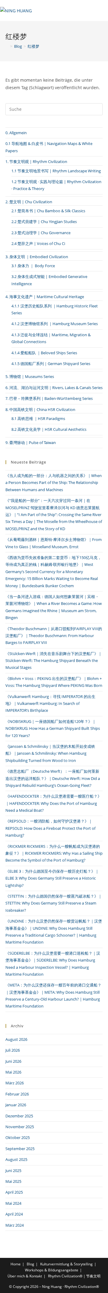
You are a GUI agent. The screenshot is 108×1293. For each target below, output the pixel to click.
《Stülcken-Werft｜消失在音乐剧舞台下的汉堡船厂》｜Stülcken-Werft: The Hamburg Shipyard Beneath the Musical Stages (53, 660)
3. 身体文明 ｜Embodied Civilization (36, 256)
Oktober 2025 (17, 1137)
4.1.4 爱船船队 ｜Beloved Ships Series (44, 352)
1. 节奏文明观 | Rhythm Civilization (36, 161)
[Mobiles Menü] (90, 10)
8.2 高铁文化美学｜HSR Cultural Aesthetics (48, 429)
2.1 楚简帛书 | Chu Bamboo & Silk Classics (48, 210)
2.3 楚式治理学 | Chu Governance (40, 232)
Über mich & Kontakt (25, 1276)
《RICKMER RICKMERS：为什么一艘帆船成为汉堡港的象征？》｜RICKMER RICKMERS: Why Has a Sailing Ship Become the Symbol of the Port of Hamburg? (54, 853)
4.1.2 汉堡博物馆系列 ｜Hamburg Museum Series (54, 323)
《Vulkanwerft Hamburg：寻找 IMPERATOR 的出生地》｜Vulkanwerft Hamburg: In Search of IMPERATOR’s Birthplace (50, 703)
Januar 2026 (15, 1104)
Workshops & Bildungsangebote (51, 1270)
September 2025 (19, 1148)
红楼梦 (33, 46)
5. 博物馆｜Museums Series (29, 376)
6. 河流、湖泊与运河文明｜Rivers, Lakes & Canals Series (54, 387)
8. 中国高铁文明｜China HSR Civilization (40, 409)
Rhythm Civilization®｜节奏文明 (74, 1276)
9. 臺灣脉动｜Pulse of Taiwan (30, 442)
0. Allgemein (16, 132)
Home (15, 1264)
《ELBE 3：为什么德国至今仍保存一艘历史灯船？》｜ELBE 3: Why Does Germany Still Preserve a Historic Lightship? (52, 878)
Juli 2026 (12, 1050)
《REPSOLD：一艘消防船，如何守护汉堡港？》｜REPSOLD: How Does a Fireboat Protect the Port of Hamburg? (50, 828)
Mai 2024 (13, 1203)
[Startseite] (6, 46)
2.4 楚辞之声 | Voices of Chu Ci (38, 243)
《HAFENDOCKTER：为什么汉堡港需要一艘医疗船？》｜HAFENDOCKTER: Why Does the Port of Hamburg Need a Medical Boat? (53, 803)
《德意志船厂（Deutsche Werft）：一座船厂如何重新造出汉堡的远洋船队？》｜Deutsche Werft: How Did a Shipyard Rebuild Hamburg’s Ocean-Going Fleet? (52, 778)
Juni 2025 (13, 1170)
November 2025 (19, 1126)
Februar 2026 (17, 1094)
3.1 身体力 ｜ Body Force (33, 265)
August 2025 (16, 1159)
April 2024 (14, 1214)
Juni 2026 (13, 1061)
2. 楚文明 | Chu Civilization (28, 201)
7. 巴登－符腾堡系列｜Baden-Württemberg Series (49, 398)
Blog (30, 1264)
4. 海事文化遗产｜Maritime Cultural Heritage (44, 296)
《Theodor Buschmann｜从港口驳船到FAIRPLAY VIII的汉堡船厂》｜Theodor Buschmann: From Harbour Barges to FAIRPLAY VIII (53, 635)
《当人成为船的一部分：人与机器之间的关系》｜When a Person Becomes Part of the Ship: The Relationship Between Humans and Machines (53, 482)
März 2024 (14, 1225)
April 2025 (14, 1192)
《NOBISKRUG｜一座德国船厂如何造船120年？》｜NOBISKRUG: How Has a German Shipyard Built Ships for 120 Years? (52, 728)
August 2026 (16, 1039)
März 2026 (14, 1083)
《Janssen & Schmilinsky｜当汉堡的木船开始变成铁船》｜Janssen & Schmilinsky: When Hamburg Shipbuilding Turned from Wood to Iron (50, 753)
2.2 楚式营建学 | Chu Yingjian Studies (44, 221)
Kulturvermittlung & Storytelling (66, 1264)
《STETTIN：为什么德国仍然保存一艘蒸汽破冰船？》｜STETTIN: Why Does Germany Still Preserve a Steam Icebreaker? (53, 903)
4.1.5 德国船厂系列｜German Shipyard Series (50, 363)
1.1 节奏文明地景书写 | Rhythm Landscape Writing (56, 171)
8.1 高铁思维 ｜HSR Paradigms (38, 418)
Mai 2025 (13, 1181)
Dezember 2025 (19, 1116)
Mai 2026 (13, 1072)
